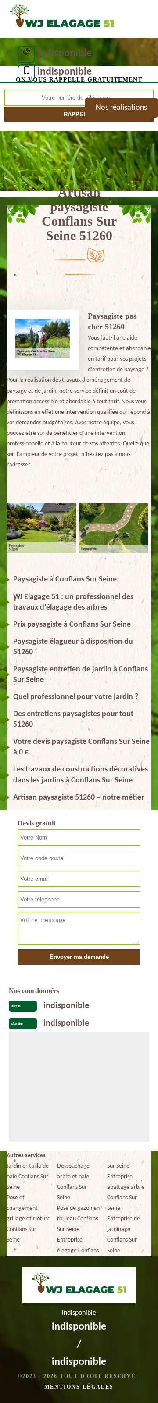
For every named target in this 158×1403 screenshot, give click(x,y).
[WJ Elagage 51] (61, 18)
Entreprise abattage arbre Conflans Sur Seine (125, 1192)
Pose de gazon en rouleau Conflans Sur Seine (78, 1219)
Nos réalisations (121, 108)
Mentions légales (79, 1387)
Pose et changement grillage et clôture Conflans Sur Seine (28, 1219)
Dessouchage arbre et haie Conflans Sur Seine (73, 1182)
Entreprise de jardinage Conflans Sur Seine (123, 1235)
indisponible (64, 53)
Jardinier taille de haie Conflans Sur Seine (28, 1177)
